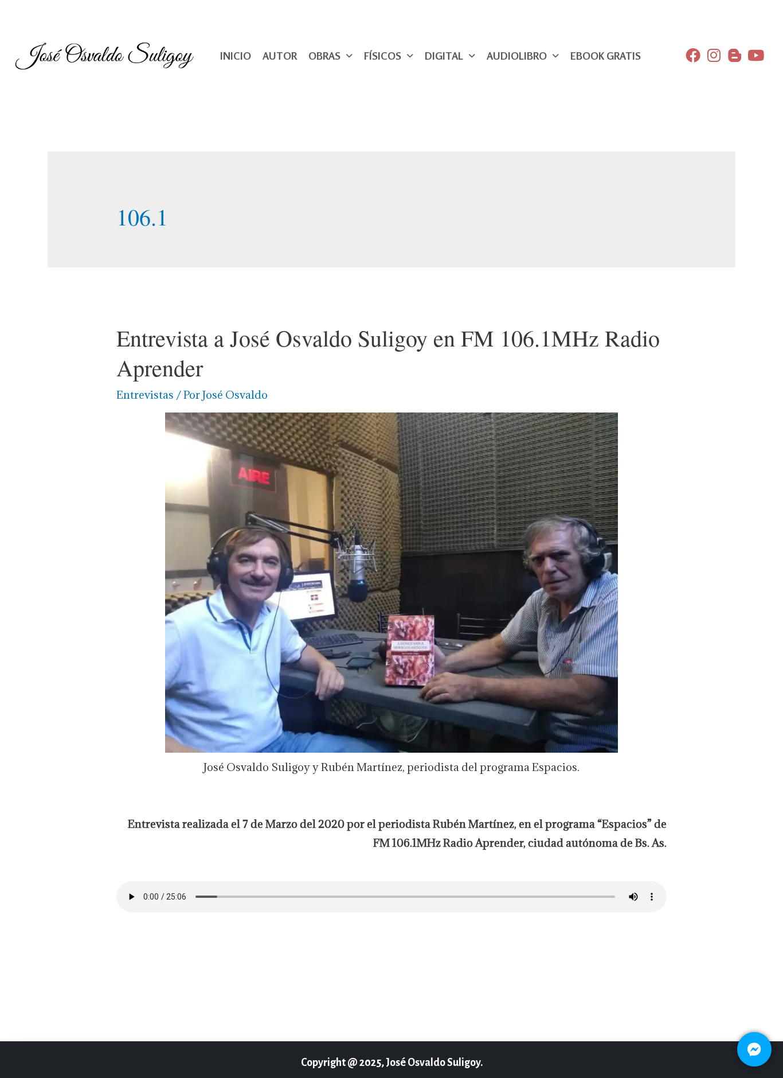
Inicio (235, 55)
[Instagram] (713, 55)
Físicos (382, 55)
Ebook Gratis (605, 55)
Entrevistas (145, 395)
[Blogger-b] (735, 55)
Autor (280, 55)
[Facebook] (693, 55)
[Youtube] (755, 55)
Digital (444, 55)
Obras (324, 55)
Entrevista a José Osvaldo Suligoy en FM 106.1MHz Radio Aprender (388, 352)
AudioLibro (517, 55)
